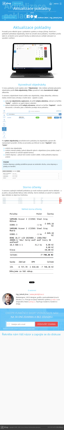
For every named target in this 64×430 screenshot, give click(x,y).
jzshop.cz (32, 302)
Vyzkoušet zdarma (46, 324)
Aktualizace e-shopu (9, 17)
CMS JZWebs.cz (59, 427)
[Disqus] (32, 358)
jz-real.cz (54, 299)
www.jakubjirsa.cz (37, 294)
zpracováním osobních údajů (27, 328)
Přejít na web (17, 3)
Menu (56, 4)
